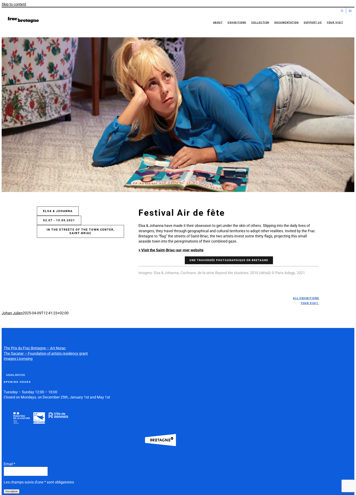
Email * (9, 464)
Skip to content (14, 4)
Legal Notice (15, 375)
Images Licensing (18, 358)
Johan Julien (12, 313)
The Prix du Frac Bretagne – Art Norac (35, 348)
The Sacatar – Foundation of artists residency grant (46, 353)
